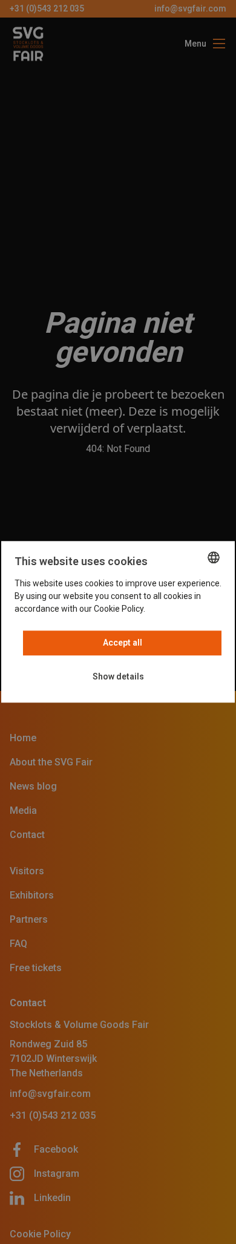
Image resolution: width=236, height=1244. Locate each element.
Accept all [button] (122, 643)
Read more (168, 609)
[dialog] (118, 621)
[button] (118, 677)
